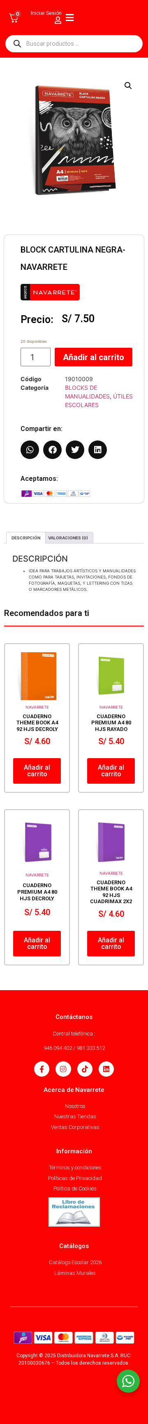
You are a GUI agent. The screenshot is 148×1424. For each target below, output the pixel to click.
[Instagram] (63, 1069)
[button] (128, 85)
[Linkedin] (106, 1069)
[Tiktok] (84, 1069)
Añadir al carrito (93, 357)
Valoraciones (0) (68, 537)
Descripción (26, 537)
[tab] (26, 537)
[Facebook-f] (41, 1069)
